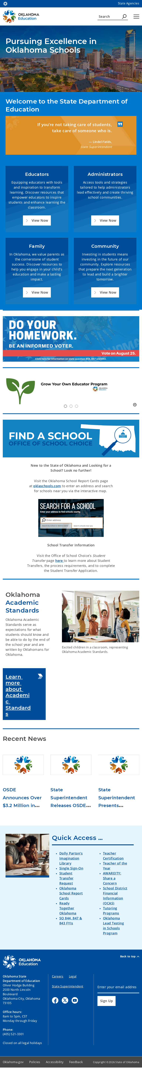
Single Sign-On (71, 868)
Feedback (76, 1062)
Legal (73, 976)
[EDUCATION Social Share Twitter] (65, 1000)
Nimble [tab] (71, 406)
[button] (37, 220)
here (59, 560)
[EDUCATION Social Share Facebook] (55, 1000)
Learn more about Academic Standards (18, 695)
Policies (34, 1062)
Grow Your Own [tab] (65, 406)
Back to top (128, 956)
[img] (71, 391)
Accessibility (55, 1062)
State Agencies (128, 3)
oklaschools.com (47, 486)
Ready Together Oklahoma (67, 908)
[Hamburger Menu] (136, 16)
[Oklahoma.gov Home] (5, 3)
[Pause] (134, 405)
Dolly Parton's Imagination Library (71, 858)
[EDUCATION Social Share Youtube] (75, 1000)
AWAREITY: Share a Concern (112, 878)
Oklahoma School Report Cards (71, 893)
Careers (57, 976)
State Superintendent (67, 986)
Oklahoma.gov (13, 1062)
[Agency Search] (124, 16)
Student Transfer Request (66, 878)
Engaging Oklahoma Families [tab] (76, 406)
